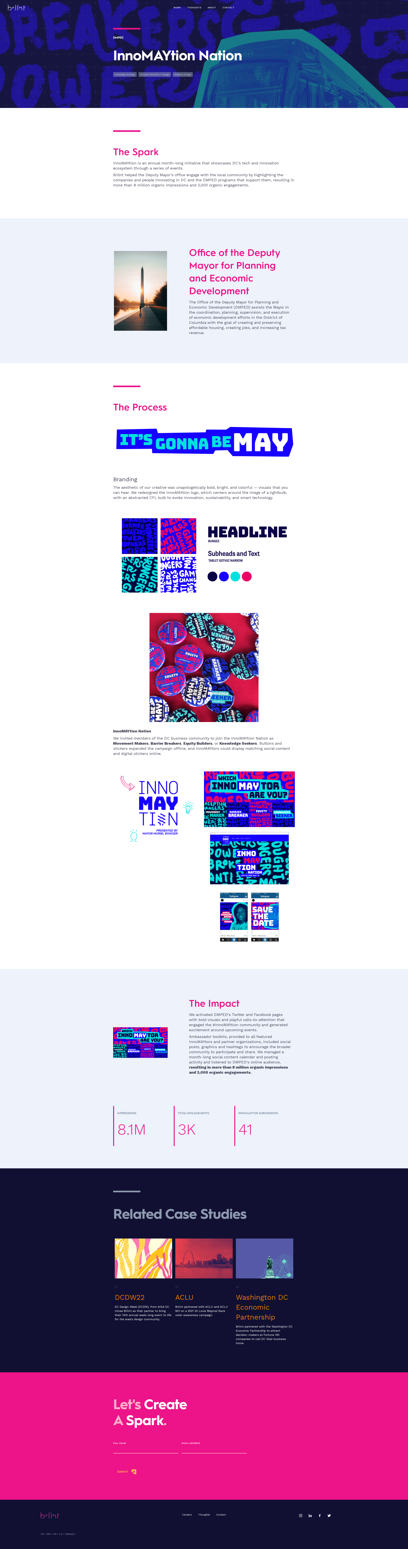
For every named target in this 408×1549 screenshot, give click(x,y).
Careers (187, 1514)
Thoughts (204, 1514)
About (212, 7)
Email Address (191, 1443)
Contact (228, 7)
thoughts (194, 7)
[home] (16, 7)
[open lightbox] (158, 858)
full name (119, 1443)
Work (177, 7)
